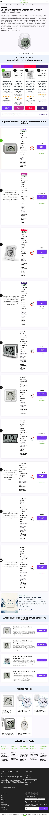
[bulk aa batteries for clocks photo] (34, 748)
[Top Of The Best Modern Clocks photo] (8, 774)
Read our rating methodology (27, 610)
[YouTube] (34, 793)
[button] (48, 808)
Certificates (3, 810)
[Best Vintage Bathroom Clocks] (24, 717)
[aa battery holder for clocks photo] (24, 748)
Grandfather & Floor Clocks (31, 780)
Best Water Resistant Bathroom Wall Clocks (8, 734)
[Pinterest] (37, 793)
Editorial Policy (4, 804)
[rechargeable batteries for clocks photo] (44, 749)
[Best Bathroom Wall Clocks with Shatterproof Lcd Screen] (8, 694)
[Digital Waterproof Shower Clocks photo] (6, 630)
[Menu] (1, 1)
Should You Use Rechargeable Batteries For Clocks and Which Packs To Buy (43, 759)
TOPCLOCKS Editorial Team (5, 30)
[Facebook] (26, 793)
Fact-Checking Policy (5, 805)
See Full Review (7, 108)
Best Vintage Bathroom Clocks (24, 734)
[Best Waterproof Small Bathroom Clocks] (24, 694)
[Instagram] (29, 793)
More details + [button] (42, 153)
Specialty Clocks (28, 782)
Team (2, 797)
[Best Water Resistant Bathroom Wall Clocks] (8, 717)
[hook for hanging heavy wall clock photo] (15, 748)
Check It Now (41, 147)
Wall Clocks (27, 775)
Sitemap (2, 802)
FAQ (2, 799)
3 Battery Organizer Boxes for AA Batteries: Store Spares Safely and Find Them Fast (5, 759)
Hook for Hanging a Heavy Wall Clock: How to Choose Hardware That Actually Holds (15, 758)
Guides (26, 784)
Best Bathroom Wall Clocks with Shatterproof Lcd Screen (7, 712)
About (2, 795)
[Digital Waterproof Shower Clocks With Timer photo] (6, 660)
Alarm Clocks (28, 774)
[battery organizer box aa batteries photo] (5, 749)
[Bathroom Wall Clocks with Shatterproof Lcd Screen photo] (6, 645)
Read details (41, 630)
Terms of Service (4, 809)
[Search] (47, 1)
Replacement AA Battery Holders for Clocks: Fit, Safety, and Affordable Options (24, 757)
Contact (2, 800)
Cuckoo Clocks (28, 777)
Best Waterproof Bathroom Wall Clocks (40, 711)
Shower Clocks (3, 7)
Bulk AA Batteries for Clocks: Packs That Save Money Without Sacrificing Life (34, 757)
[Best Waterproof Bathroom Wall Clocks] (40, 694)
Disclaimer (3, 807)
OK (24, 815)
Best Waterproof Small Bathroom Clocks (24, 711)
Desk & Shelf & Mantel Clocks (31, 779)
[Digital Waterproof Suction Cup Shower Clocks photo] (6, 675)
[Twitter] (32, 793)
